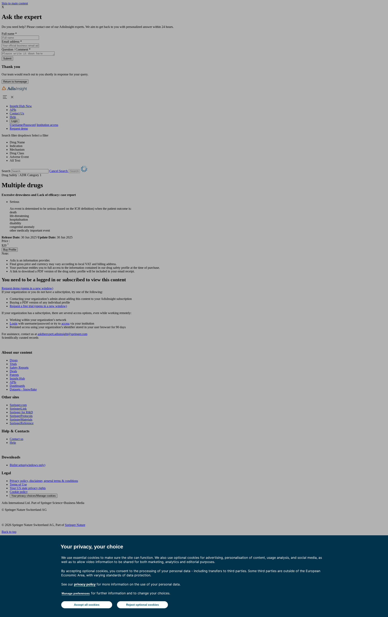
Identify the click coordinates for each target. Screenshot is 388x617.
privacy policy (85, 584)
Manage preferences (76, 593)
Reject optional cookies (142, 604)
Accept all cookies (86, 604)
